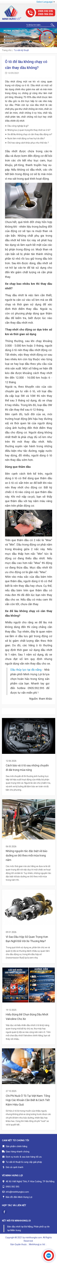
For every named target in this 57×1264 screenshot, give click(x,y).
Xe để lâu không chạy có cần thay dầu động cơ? (29, 134)
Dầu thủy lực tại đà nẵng (25, 669)
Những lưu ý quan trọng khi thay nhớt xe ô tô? (28, 130)
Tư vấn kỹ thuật (21, 50)
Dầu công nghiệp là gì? (18, 126)
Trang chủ (7, 50)
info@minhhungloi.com (17, 1191)
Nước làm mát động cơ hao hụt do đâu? (26, 138)
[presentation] (3, 37)
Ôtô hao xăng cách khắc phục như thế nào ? (28, 143)
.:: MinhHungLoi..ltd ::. (37, 1244)
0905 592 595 (45, 11)
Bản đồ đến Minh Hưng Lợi (19, 1197)
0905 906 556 (45, 14)
